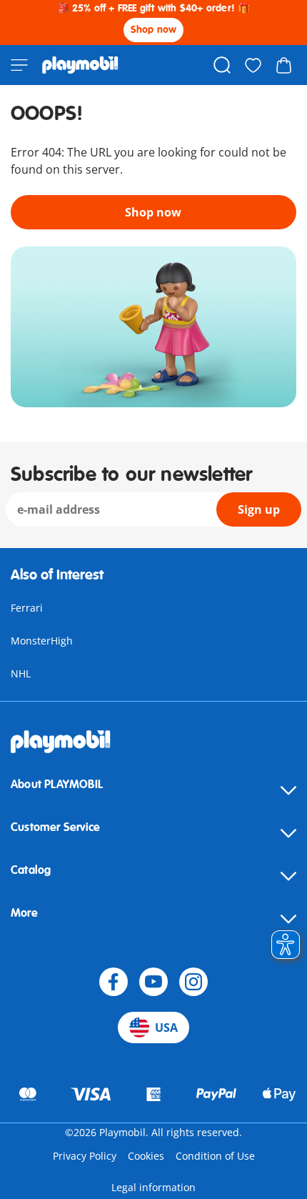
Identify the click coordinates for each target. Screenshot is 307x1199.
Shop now (154, 30)
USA (166, 1027)
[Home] (80, 65)
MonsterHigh (42, 640)
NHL (21, 673)
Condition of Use (215, 1156)
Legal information (153, 1187)
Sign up (259, 509)
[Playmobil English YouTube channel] (153, 981)
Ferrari (27, 608)
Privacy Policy (84, 1156)
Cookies (146, 1156)
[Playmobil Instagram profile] (193, 981)
